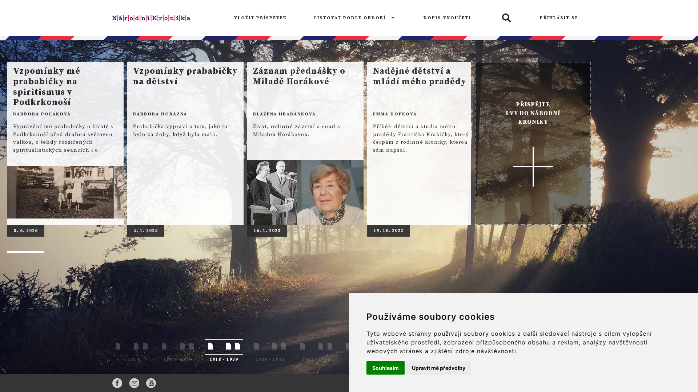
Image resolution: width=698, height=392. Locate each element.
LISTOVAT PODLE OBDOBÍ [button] (351, 18)
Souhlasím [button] (385, 368)
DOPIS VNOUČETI (447, 18)
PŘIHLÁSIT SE (559, 18)
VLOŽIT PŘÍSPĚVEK (260, 18)
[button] (505, 18)
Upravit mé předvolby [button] (438, 368)
